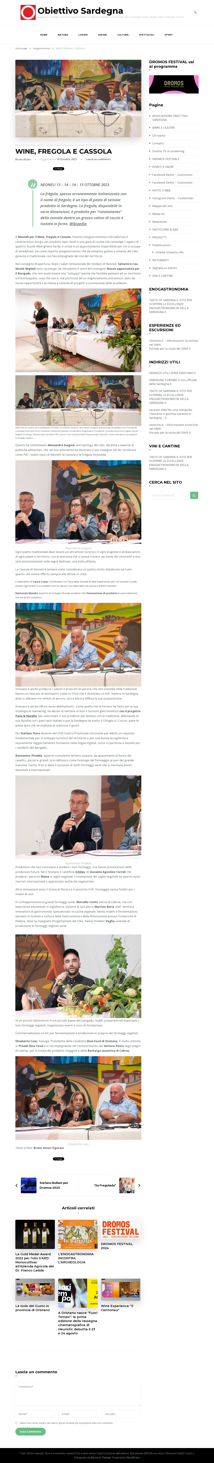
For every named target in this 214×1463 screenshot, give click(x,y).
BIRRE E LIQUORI (163, 127)
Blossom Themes (101, 1457)
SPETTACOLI (146, 34)
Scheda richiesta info (169, 252)
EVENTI (40, 145)
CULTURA (123, 34)
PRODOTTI (159, 237)
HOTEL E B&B (161, 190)
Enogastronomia (25, 145)
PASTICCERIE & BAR (165, 229)
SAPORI (102, 34)
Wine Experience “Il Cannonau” (117, 1308)
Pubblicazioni (161, 245)
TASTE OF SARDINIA (162, 300)
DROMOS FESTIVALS (165, 159)
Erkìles (80, 872)
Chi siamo (158, 135)
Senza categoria (64, 145)
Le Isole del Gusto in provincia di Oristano (32, 1308)
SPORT (169, 34)
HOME (43, 34)
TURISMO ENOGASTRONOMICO (91, 145)
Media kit (158, 214)
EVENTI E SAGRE (163, 167)
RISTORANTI (160, 260)
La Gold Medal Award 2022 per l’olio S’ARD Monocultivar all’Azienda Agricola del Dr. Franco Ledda (34, 1262)
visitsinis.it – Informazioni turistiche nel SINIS (173, 342)
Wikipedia (78, 223)
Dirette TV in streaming (168, 151)
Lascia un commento (98, 159)
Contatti (158, 143)
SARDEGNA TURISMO (163, 380)
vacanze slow (158, 410)
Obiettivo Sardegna (80, 11)
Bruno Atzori (23, 159)
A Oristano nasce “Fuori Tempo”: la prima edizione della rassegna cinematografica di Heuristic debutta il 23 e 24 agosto (77, 1323)
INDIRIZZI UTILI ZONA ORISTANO (171, 373)
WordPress (133, 1457)
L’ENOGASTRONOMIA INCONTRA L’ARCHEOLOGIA (76, 1258)
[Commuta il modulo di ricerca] (195, 12)
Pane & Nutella (26, 716)
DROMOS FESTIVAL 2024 (117, 1246)
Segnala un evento (164, 268)
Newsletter (159, 222)
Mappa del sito (162, 206)
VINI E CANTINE (162, 276)
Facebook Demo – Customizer (172, 175)
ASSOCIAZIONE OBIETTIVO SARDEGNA (170, 118)
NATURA (63, 34)
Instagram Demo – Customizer (173, 198)
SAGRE (49, 145)
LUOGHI (83, 34)
